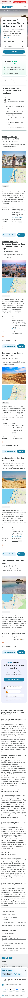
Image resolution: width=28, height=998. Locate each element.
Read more (6, 37)
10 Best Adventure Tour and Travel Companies (11, 918)
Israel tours (4, 10)
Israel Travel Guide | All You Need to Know (13, 925)
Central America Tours (8, 933)
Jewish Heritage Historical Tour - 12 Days (15, 123)
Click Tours (15, 222)
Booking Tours (15, 639)
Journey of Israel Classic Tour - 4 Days (15, 118)
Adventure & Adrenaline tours (13, 10)
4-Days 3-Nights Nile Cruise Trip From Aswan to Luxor (12, 944)
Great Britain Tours (7, 936)
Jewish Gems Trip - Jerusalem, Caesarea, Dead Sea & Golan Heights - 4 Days (14, 113)
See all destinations (17, 217)
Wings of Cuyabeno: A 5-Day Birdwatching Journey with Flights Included (13, 949)
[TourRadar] (7, 7)
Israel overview (7, 81)
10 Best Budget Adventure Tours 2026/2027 (14, 922)
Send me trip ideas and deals (13, 984)
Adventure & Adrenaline (8, 914)
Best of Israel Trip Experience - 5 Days (15, 107)
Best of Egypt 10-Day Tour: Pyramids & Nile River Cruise (14, 939)
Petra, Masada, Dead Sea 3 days (15, 127)
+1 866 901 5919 (7, 3)
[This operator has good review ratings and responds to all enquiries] (20, 222)
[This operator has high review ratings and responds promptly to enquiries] (22, 639)
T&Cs (19, 994)
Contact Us (4, 964)
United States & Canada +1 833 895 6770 (12, 966)
